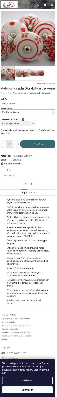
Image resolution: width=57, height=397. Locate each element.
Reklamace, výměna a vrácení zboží (16, 336)
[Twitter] (25, 184)
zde (4, 373)
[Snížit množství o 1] (3, 144)
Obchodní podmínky (9, 329)
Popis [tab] (24, 192)
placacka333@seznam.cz (17, 353)
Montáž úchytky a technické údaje (15, 326)
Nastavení (27, 380)
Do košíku (38, 144)
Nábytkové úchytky (22, 156)
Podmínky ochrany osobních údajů (15, 333)
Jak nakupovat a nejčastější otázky (15, 319)
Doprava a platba (8, 322)
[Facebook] (31, 184)
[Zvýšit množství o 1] (15, 144)
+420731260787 (13, 358)
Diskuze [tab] (31, 192)
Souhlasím (27, 389)
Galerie (4, 339)
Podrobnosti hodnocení (40, 93)
